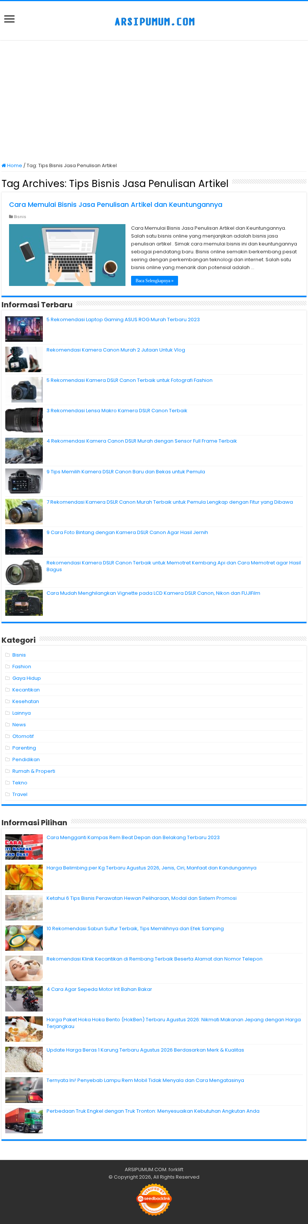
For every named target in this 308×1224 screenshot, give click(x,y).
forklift (176, 1169)
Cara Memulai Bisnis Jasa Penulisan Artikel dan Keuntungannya (115, 204)
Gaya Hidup (26, 678)
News (19, 724)
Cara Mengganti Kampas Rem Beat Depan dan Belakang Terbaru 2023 (133, 837)
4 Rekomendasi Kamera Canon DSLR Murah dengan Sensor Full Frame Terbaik (142, 440)
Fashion (21, 666)
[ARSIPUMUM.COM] (154, 20)
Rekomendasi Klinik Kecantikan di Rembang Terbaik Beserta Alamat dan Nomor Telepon (155, 958)
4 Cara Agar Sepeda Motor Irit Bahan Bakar (99, 989)
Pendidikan (26, 759)
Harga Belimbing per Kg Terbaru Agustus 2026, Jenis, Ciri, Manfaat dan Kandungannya (152, 867)
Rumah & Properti (33, 771)
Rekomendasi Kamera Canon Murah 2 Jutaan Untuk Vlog (116, 349)
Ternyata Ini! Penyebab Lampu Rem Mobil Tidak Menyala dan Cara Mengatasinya (145, 1080)
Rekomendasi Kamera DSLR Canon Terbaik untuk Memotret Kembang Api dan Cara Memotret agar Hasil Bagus (174, 566)
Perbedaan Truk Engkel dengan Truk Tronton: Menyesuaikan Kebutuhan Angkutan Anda (153, 1111)
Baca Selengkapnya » (155, 280)
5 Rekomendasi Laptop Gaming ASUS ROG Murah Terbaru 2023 (123, 319)
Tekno (19, 782)
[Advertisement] (154, 101)
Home (14, 165)
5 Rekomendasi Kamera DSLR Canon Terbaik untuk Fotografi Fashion (130, 380)
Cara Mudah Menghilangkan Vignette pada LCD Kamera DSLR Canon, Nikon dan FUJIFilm (153, 593)
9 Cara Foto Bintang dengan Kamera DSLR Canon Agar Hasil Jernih (127, 532)
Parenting (24, 747)
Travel (19, 794)
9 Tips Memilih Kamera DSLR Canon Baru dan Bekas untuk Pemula (126, 471)
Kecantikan (26, 689)
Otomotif (23, 736)
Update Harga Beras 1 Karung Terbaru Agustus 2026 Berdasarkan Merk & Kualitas (145, 1049)
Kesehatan (25, 701)
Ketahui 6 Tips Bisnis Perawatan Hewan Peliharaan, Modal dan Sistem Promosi (142, 898)
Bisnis (20, 217)
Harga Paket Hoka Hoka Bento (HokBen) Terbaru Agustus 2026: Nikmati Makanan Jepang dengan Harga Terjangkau (174, 1023)
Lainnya (21, 713)
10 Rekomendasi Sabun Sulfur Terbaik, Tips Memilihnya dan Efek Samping (135, 928)
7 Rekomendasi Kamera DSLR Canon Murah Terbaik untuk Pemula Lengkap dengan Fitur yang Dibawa (170, 502)
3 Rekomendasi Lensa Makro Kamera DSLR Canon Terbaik (117, 410)
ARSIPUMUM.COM (145, 1169)
